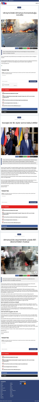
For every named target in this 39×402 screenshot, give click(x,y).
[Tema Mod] (38, 3)
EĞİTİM (1, 391)
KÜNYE (1, 0)
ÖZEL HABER (11, 395)
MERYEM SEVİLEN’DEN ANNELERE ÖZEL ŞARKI (10, 93)
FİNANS (2, 386)
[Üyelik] (38, 0)
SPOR (11, 385)
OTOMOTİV (11, 396)
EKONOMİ (2, 385)
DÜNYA (1, 384)
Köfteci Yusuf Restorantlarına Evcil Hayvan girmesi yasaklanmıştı (15, 100)
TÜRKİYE (2, 383)
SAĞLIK (11, 388)
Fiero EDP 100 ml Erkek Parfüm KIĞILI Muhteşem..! (11, 105)
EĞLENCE (2, 389)
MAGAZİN (2, 396)
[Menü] (36, 3)
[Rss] (25, 383)
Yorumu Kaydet (33, 81)
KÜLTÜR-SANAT (3, 388)
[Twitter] (23, 383)
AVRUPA (19, 7)
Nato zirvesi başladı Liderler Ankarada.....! (10, 103)
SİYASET (11, 386)
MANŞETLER (11, 0)
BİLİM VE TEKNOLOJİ (13, 390)
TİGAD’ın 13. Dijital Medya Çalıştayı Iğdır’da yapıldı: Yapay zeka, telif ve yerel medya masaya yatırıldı (18, 97)
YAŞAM (11, 391)
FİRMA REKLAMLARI (3, 390)
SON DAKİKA (6, 0)
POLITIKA (11, 394)
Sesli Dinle (35, 48)
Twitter (4, 112)
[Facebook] (21, 383)
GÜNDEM (11, 384)
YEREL (1, 395)
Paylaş (17, 48)
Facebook (5, 109)
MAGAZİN (11, 389)
